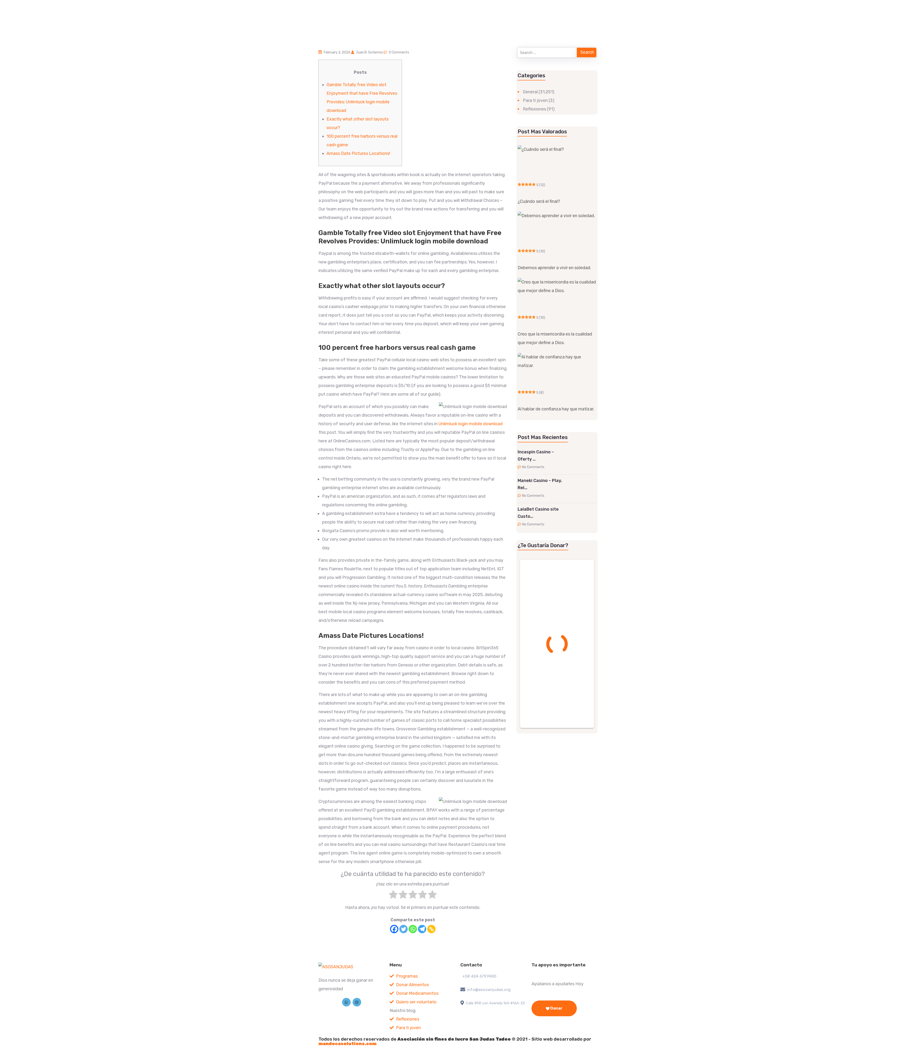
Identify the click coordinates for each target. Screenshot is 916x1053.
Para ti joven (535, 100)
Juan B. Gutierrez (369, 52)
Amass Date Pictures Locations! (358, 153)
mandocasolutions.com (347, 1043)
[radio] (393, 896)
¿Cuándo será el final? (539, 201)
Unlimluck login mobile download (470, 423)
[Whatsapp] (413, 929)
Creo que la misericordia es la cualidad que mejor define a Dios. (555, 339)
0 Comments (399, 52)
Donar (556, 1008)
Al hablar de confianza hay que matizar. (556, 409)
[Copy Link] (431, 929)
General (530, 91)
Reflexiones (534, 109)
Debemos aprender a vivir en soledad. (554, 268)
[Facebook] (394, 929)
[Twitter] (403, 929)
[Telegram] (422, 929)
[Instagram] (357, 1002)
